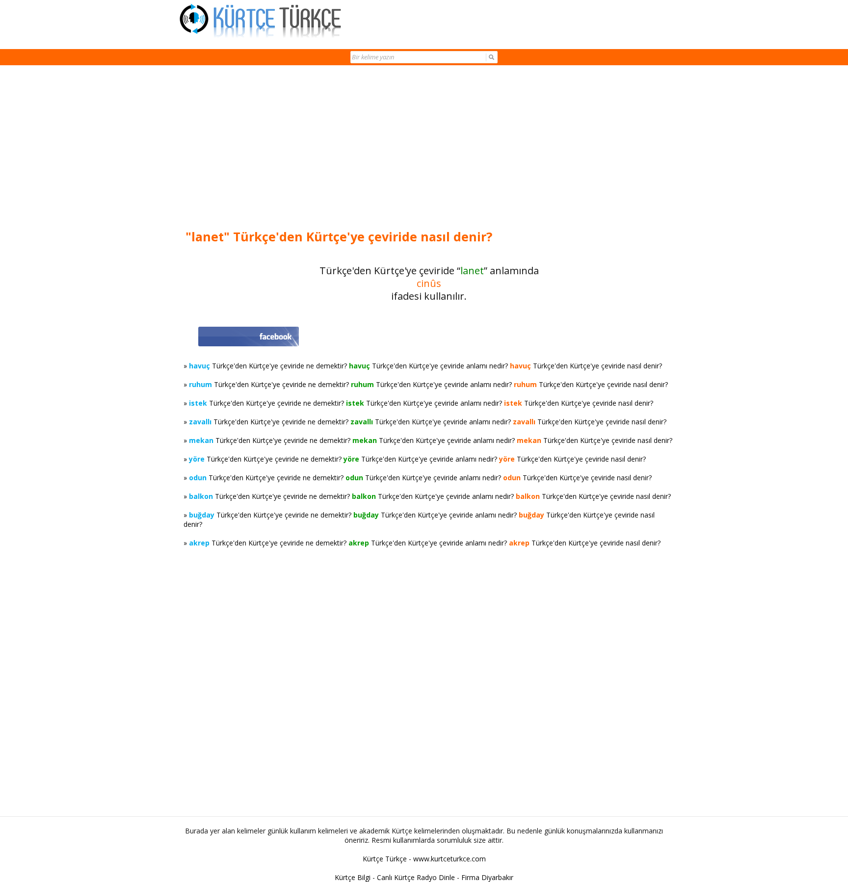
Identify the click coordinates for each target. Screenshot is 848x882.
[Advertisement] (429, 148)
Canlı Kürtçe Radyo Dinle (416, 877)
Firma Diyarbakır (487, 877)
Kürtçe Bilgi (353, 877)
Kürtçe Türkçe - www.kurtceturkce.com (424, 858)
